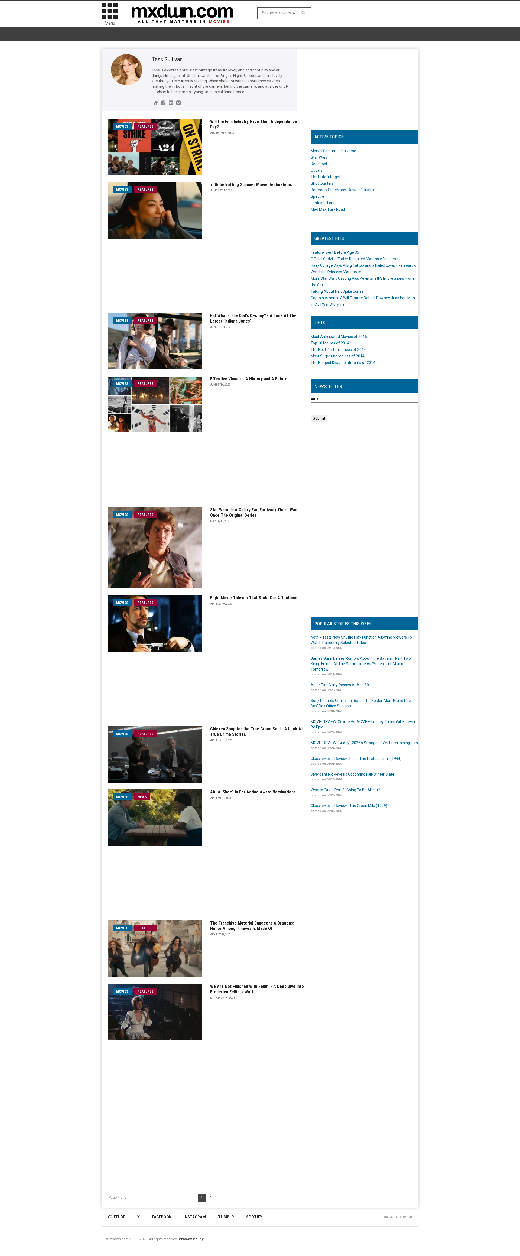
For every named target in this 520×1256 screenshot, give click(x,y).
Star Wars (319, 157)
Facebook (161, 1217)
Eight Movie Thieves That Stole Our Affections (253, 597)
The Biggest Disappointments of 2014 (343, 362)
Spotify (254, 1217)
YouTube (116, 1217)
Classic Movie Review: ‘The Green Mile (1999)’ (349, 805)
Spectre (317, 196)
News (142, 797)
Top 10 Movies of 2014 (330, 343)
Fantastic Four (323, 203)
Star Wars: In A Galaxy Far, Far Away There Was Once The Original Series (253, 512)
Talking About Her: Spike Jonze (337, 291)
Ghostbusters (322, 183)
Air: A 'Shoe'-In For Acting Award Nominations (253, 792)
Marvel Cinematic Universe (333, 151)
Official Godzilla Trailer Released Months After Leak (354, 259)
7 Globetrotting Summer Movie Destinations (251, 184)
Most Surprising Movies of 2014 (338, 356)
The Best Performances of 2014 (338, 349)
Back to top (395, 1217)
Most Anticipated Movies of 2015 (339, 336)
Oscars (317, 170)
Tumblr (226, 1217)
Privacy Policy (191, 1239)
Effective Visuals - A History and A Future (248, 378)
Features (146, 126)
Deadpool (319, 164)
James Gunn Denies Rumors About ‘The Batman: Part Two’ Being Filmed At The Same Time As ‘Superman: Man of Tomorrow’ (361, 663)
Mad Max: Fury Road (328, 209)
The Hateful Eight (325, 177)
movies (122, 126)
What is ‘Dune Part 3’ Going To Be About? (345, 790)
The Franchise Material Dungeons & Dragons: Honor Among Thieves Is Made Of (252, 925)
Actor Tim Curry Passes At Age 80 (340, 685)
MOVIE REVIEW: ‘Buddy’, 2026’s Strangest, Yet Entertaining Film (364, 743)
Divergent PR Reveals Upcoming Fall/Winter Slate (352, 774)
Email (316, 398)
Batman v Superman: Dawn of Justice (343, 190)
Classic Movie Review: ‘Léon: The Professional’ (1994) (356, 758)
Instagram (195, 1217)
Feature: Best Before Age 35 (335, 252)
